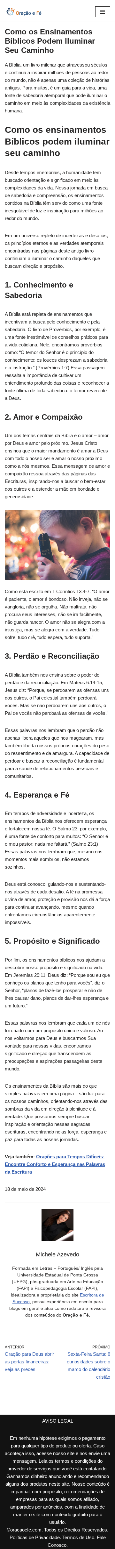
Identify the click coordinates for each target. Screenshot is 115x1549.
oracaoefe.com (26, 1529)
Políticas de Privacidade (35, 1537)
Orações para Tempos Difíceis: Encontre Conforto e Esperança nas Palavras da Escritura (55, 1164)
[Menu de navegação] (102, 11)
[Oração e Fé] (24, 12)
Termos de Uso (78, 1537)
